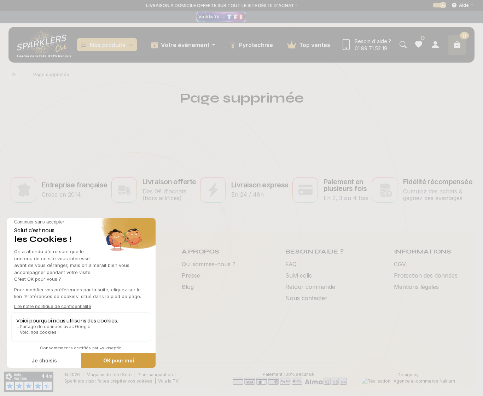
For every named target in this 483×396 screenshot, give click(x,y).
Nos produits (108, 44)
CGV (400, 264)
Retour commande (310, 287)
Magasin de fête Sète (109, 374)
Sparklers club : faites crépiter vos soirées (108, 381)
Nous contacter (306, 298)
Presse (191, 275)
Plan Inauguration (155, 374)
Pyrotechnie (256, 44)
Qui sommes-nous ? (208, 264)
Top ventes (314, 44)
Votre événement (186, 44)
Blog (188, 287)
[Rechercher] (403, 44)
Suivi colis (298, 275)
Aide (464, 5)
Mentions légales (416, 287)
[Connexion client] (435, 44)
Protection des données (426, 275)
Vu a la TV (168, 381)
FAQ (291, 264)
